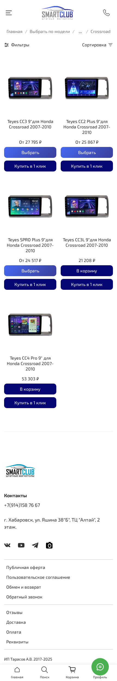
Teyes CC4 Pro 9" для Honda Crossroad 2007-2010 (30, 363)
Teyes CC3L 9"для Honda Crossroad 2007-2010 (87, 242)
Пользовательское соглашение (38, 577)
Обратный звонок (24, 596)
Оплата (13, 631)
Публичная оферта (25, 567)
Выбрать (30, 152)
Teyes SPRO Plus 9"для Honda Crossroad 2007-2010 (30, 245)
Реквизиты (17, 641)
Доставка (16, 622)
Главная (15, 31)
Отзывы (14, 612)
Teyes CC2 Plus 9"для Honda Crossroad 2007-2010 (86, 127)
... (80, 31)
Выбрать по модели (50, 31)
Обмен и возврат (23, 586)
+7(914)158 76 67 (22, 505)
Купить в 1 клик (30, 165)
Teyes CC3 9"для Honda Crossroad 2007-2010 (30, 124)
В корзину (86, 270)
